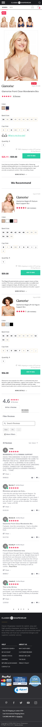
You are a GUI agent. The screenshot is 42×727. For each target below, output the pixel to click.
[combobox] (33, 443)
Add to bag (31, 156)
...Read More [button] (12, 566)
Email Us (19, 716)
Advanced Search (8, 648)
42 (15, 232)
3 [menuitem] (23, 609)
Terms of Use (18, 725)
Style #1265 (36, 194)
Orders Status (7, 656)
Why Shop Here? (24, 648)
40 (11, 232)
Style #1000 (36, 297)
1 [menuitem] (18, 609)
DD (15, 350)
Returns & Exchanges (9, 663)
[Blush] (3, 324)
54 (3, 236)
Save (34, 83)
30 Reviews (16, 96)
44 (19, 232)
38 (11, 119)
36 (3, 232)
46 (23, 232)
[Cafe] (3, 108)
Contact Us (6, 667)
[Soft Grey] (7, 324)
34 (3, 119)
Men (11, 7)
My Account (6, 652)
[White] (7, 221)
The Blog (22, 659)
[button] (18, 429)
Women (4, 7)
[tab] (11, 407)
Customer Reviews (25, 652)
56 (7, 236)
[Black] (11, 221)
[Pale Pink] (15, 221)
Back (3, 13)
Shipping (5, 659)
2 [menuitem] (21, 609)
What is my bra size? (16, 135)
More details (20, 174)
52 (36, 336)
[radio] (6, 429)
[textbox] (38, 444)
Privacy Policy (24, 663)
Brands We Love (24, 656)
